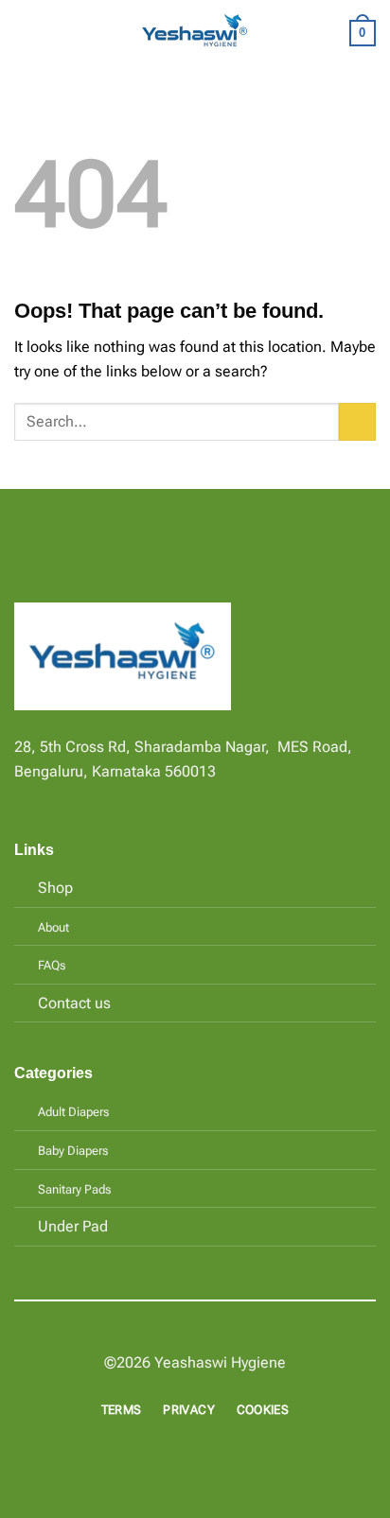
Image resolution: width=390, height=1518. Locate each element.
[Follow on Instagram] (49, 796)
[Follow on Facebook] (25, 796)
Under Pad (73, 1226)
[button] (25, 32)
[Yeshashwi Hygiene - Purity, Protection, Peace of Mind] (195, 33)
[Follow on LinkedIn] (94, 796)
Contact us (74, 1003)
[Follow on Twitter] (72, 796)
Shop (55, 888)
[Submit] (357, 421)
